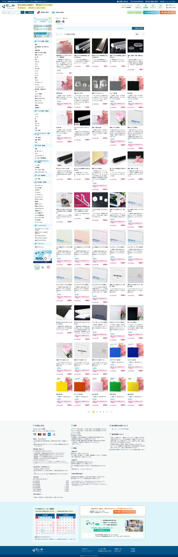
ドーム (36, 116)
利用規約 (133, 549)
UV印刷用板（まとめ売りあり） (42, 47)
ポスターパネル (39, 199)
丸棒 (36, 128)
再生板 (36, 105)
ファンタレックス (39, 87)
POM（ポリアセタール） (41, 172)
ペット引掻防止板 (39, 215)
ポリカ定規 (37, 220)
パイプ (36, 114)
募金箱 (36, 201)
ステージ (37, 125)
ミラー (36, 64)
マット (36, 73)
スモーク (37, 61)
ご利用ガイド (85, 549)
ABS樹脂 (37, 167)
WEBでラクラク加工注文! (134, 12)
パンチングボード (39, 155)
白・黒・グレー (39, 151)
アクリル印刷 (38, 188)
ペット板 (37, 165)
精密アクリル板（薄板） (41, 52)
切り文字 (37, 190)
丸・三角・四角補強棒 (40, 158)
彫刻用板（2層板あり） (41, 89)
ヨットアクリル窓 (39, 217)
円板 (36, 121)
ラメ (36, 91)
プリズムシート (39, 82)
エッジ (36, 75)
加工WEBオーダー (152, 12)
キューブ (37, 123)
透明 (36, 44)
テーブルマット (39, 194)
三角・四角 (37, 130)
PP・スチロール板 (39, 169)
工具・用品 (37, 178)
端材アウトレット (39, 247)
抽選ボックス (38, 204)
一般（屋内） (38, 137)
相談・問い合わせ (169, 12)
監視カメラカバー (39, 206)
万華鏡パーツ (38, 210)
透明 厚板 (37, 50)
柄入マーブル (38, 96)
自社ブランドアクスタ (40, 240)
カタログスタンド (39, 208)
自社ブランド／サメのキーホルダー (41, 232)
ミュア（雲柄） (39, 94)
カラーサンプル (39, 103)
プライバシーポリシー (87, 551)
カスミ (36, 80)
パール (36, 71)
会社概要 (133, 551)
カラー (36, 66)
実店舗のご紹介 (118, 549)
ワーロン (37, 84)
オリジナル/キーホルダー (41, 238)
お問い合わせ (123, 1)
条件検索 (30, 12)
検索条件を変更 (139, 28)
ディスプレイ (60, 28)
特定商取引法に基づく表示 (104, 551)
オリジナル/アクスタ (40, 235)
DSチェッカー (38, 100)
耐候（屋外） (38, 139)
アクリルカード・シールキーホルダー (42, 229)
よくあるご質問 (102, 549)
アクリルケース (38, 185)
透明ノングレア (39, 55)
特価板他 (37, 107)
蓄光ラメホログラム (40, 98)
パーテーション (39, 222)
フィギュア (37, 192)
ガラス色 (37, 68)
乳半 (36, 59)
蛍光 (36, 77)
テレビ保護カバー (39, 213)
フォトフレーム (39, 197)
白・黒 (36, 57)
